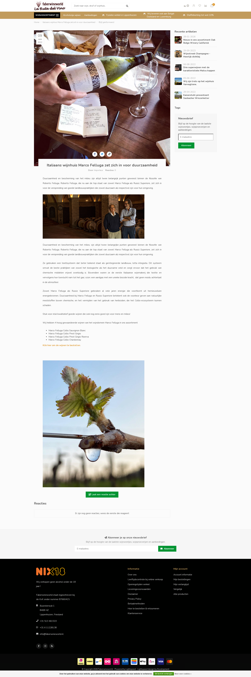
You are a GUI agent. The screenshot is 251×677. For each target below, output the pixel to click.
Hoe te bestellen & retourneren (143, 608)
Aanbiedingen (90, 15)
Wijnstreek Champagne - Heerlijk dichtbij (196, 55)
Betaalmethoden (136, 603)
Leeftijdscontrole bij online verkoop (145, 579)
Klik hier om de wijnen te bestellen (61, 345)
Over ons (132, 574)
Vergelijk (177, 589)
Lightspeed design (146, 669)
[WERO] (90, 661)
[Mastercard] (170, 661)
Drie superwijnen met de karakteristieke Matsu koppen (199, 69)
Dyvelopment (163, 669)
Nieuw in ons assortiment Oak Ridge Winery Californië (199, 41)
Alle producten (180, 594)
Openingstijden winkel (139, 584)
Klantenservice (135, 613)
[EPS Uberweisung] (152, 661)
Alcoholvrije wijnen (72, 15)
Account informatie (182, 574)
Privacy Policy (134, 598)
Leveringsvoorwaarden (139, 589)
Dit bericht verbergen (163, 674)
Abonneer (186, 145)
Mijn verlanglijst (181, 584)
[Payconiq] (108, 661)
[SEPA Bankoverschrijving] (125, 661)
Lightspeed (131, 669)
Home (36, 22)
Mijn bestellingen (181, 579)
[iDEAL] (81, 661)
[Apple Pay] (143, 661)
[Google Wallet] (134, 661)
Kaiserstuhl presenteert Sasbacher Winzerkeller (196, 97)
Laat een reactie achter (103, 494)
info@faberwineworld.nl (51, 634)
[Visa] (161, 661)
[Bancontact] (99, 661)
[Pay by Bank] (116, 661)
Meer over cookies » (183, 674)
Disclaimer (133, 594)
